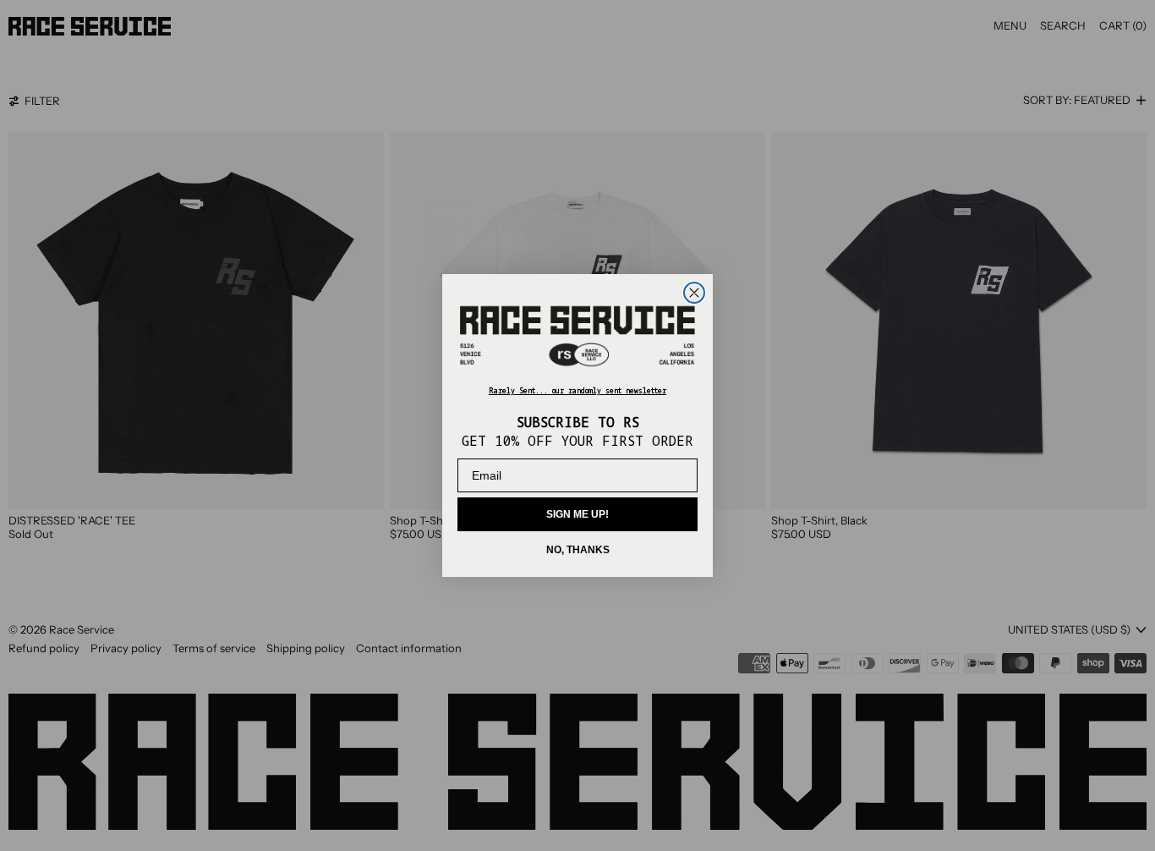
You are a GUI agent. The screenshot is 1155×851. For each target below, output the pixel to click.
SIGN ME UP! (577, 514)
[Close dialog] (694, 293)
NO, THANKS (578, 550)
